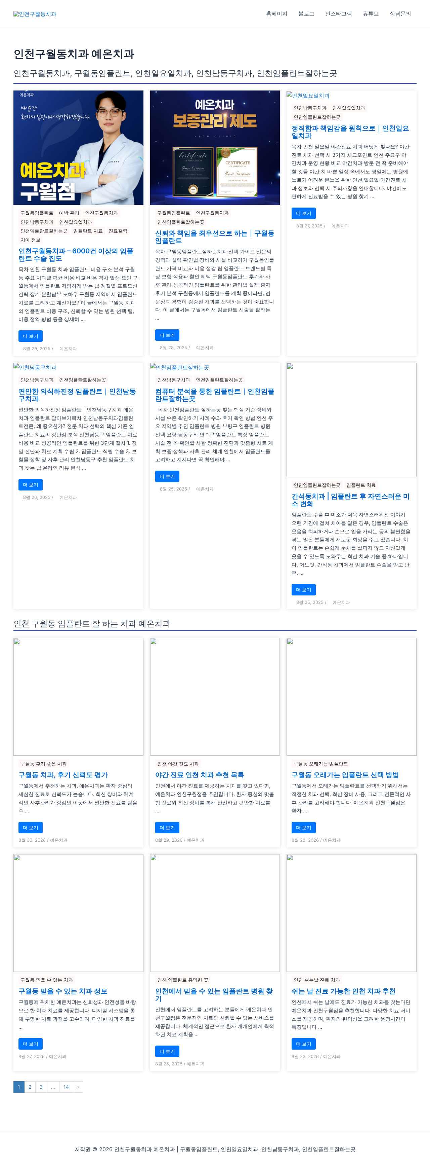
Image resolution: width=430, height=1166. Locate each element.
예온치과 (68, 348)
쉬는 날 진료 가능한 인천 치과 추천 (344, 991)
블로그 (306, 13)
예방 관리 (69, 213)
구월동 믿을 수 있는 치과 (46, 980)
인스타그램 (338, 13)
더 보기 (30, 336)
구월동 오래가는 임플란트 (321, 763)
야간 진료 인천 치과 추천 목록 (199, 774)
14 (66, 1087)
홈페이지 (277, 13)
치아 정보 (30, 240)
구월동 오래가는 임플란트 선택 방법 (345, 774)
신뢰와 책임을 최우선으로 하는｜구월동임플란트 (214, 236)
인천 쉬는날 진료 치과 (317, 980)
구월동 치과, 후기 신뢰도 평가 (63, 774)
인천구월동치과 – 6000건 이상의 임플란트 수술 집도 (75, 254)
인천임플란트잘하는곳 (44, 230)
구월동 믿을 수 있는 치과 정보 (63, 991)
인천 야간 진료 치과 (178, 763)
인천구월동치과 (101, 213)
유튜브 (371, 13)
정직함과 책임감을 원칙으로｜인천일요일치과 (350, 131)
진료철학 (118, 230)
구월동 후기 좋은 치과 (43, 763)
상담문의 (400, 13)
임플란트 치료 (88, 230)
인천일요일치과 (75, 222)
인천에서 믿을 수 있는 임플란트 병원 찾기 (214, 994)
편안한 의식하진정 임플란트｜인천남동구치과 (77, 395)
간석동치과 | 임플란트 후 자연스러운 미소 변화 (351, 500)
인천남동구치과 (36, 222)
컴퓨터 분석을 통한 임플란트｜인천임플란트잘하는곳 (214, 395)
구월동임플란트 (36, 213)
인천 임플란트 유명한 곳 (182, 980)
